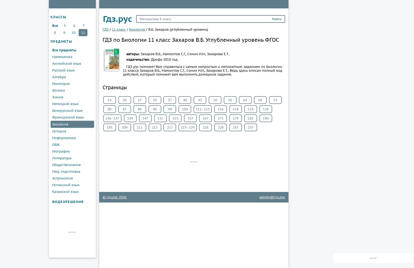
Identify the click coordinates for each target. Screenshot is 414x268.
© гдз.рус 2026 (114, 197)
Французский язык (68, 117)
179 (235, 118)
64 (245, 100)
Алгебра (59, 77)
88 (140, 109)
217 (170, 127)
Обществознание (66, 165)
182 (250, 118)
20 (124, 100)
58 (230, 100)
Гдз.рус (117, 19)
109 (185, 109)
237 (250, 127)
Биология (60, 124)
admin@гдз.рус (272, 197)
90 (155, 109)
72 (275, 100)
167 (205, 118)
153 (175, 118)
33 (155, 100)
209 (124, 127)
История (59, 131)
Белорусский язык (67, 110)
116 (221, 109)
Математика (62, 57)
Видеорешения (68, 202)
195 (109, 127)
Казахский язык (65, 192)
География (61, 151)
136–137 (112, 118)
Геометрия (61, 84)
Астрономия (62, 178)
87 (124, 109)
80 (109, 109)
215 (155, 127)
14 (109, 100)
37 (170, 100)
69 (260, 100)
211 (140, 127)
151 (160, 118)
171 (221, 118)
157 (190, 118)
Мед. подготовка (66, 171)
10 (73, 32)
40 (185, 100)
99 (170, 109)
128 (266, 109)
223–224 (188, 127)
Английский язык (66, 63)
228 (221, 127)
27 (140, 100)
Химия (57, 97)
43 (200, 100)
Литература (61, 158)
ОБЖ (55, 145)
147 (145, 118)
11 (83, 32)
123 (250, 109)
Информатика (64, 138)
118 (235, 109)
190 (266, 118)
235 (235, 127)
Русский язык (63, 70)
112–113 (203, 109)
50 (215, 100)
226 (205, 127)
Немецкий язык (65, 104)
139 (130, 118)
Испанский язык (66, 185)
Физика (58, 90)
